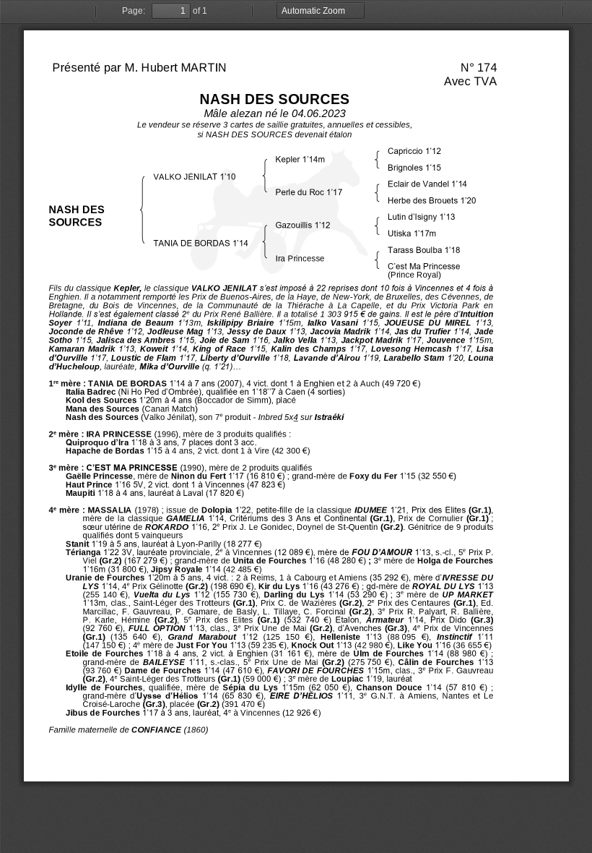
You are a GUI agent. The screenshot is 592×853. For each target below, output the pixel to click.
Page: (133, 11)
